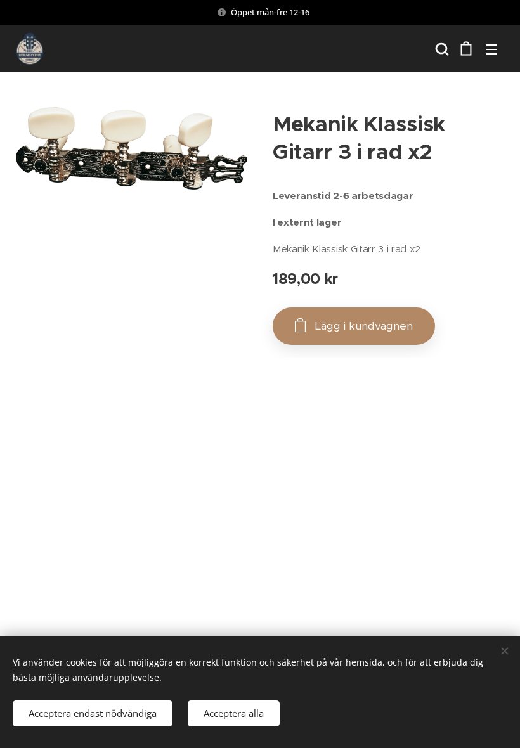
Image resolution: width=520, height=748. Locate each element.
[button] (440, 49)
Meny (491, 48)
